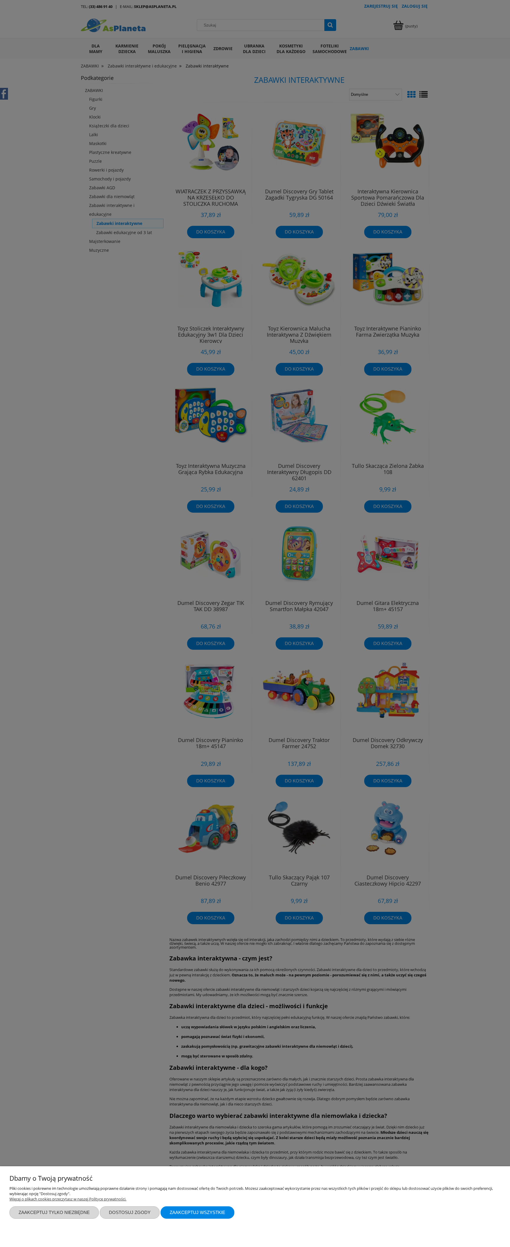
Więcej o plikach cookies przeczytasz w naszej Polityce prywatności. (67, 1199)
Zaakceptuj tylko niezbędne (54, 1212)
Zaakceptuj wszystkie (197, 1212)
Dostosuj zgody (130, 1212)
